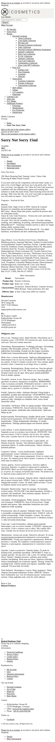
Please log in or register (10, 3)
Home (9, 123)
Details (9, 161)
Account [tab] (9, 25)
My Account (11, 670)
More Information (14, 166)
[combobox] (14, 19)
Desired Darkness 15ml (11, 641)
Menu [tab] (3, 25)
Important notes (13, 168)
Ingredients (11, 163)
